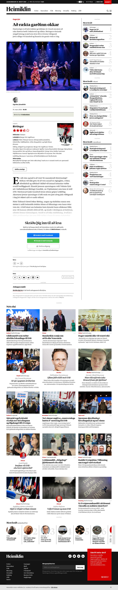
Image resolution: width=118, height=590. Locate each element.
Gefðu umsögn (20, 169)
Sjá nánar (54, 587)
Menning (58, 11)
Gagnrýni (16, 19)
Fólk (51, 11)
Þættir (8, 579)
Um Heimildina (29, 573)
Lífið (79, 11)
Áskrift (26, 568)
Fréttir (36, 11)
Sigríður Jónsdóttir (19, 104)
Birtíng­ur (18, 126)
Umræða (66, 11)
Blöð (25, 566)
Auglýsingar (27, 577)
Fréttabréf (27, 571)
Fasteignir (27, 564)
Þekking (73, 11)
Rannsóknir (44, 11)
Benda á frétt (28, 575)
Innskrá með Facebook (44, 235)
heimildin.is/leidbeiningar (51, 250)
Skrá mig (80, 567)
